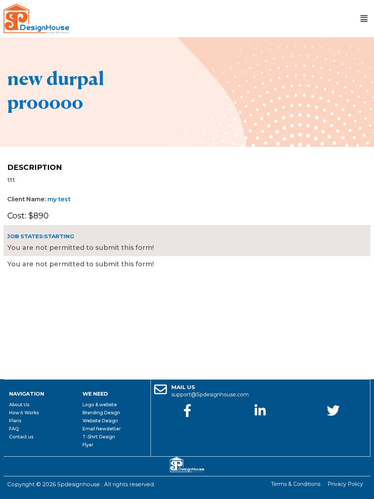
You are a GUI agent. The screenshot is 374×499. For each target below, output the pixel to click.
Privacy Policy (345, 484)
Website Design (100, 420)
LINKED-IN (260, 424)
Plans (15, 420)
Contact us (21, 436)
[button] (364, 19)
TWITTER (333, 424)
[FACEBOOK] (187, 410)
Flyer (88, 444)
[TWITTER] (333, 410)
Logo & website (100, 404)
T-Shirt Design (99, 436)
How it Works (24, 412)
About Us (19, 404)
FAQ (14, 428)
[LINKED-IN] (260, 410)
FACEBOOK (187, 424)
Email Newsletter (102, 428)
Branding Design (101, 412)
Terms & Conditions (295, 484)
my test (58, 199)
